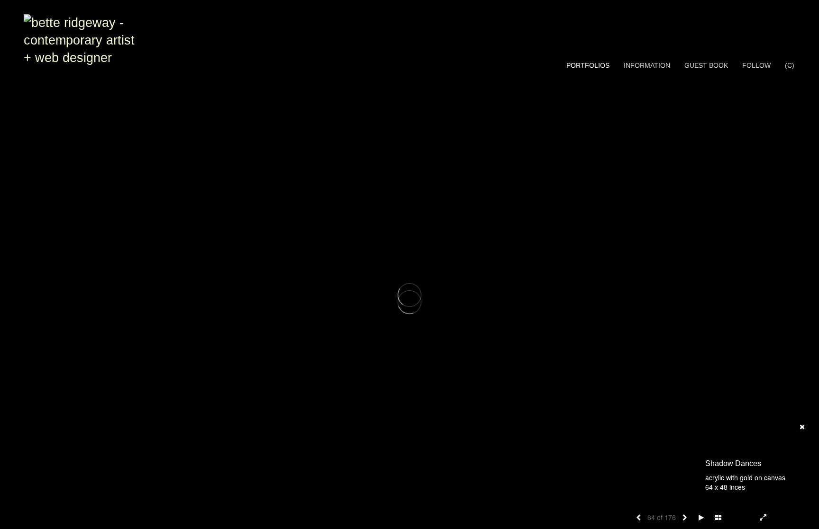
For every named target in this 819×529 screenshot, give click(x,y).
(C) (789, 65)
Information (647, 65)
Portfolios (588, 65)
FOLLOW (756, 65)
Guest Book (706, 65)
